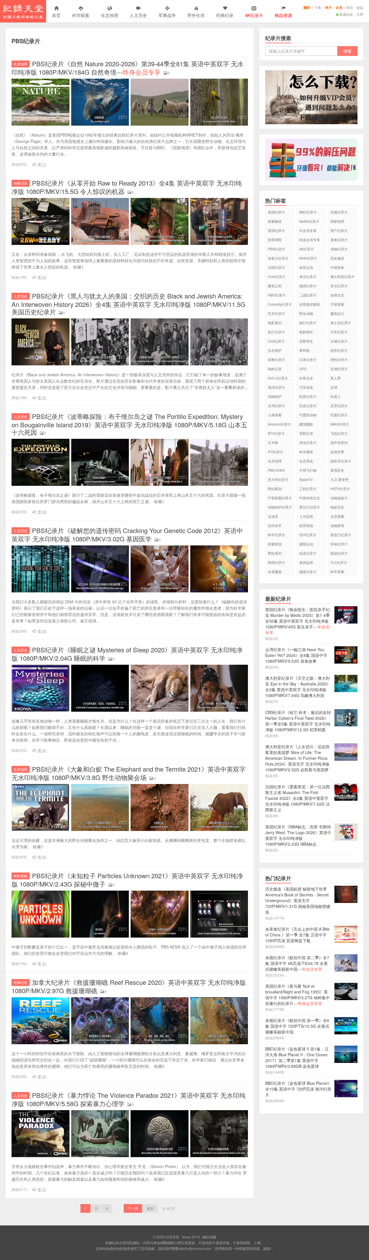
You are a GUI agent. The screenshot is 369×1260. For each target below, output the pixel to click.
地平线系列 (339, 442)
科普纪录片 (308, 396)
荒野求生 (306, 341)
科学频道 (306, 451)
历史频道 (337, 258)
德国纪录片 (308, 285)
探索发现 (275, 543)
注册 (359, 14)
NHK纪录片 (308, 258)
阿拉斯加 (275, 488)
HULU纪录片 (278, 377)
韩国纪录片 (276, 562)
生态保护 (275, 350)
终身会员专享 (309, 239)
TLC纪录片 (338, 562)
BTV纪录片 (276, 433)
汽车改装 (306, 387)
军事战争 (167, 15)
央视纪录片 (339, 211)
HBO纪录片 (277, 294)
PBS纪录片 (276, 248)
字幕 (317, 7)
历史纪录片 (308, 405)
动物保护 (275, 396)
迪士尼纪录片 (340, 322)
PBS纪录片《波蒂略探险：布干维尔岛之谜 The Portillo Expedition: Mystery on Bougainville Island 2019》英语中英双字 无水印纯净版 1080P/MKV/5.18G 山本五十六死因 (129, 424)
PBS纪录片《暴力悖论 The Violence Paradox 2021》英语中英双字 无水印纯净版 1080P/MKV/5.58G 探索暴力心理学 (129, 1099)
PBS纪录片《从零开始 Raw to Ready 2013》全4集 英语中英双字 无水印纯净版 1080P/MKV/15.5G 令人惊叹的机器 (127, 187)
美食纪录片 (339, 239)
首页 (56, 15)
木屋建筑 (275, 571)
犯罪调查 (275, 239)
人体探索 (275, 414)
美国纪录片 (276, 211)
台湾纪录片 (276, 405)
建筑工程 (275, 285)
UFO (302, 368)
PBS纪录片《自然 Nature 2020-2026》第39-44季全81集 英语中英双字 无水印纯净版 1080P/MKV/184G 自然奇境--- (128, 67)
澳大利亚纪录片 (342, 276)
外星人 (335, 396)
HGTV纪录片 (340, 488)
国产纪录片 (339, 230)
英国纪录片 (276, 230)
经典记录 (20, 183)
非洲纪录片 (339, 368)
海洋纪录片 (276, 387)
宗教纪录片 (276, 359)
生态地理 (109, 15)
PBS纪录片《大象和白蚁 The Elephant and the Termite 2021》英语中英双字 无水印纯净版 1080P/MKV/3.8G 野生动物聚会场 (129, 773)
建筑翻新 (306, 424)
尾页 (150, 1208)
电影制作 (306, 331)
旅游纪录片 (339, 553)
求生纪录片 (308, 442)
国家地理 (337, 221)
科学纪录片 (276, 534)
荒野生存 (306, 433)
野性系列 (275, 553)
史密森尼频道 (309, 304)
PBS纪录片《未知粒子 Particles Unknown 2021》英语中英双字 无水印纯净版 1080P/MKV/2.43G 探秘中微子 (127, 879)
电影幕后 (275, 322)
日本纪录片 (308, 359)
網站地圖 (209, 1236)
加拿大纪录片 (278, 258)
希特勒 (304, 350)
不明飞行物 (308, 470)
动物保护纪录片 (280, 507)
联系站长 (346, 14)
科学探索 (80, 15)
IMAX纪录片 (339, 424)
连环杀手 (275, 525)
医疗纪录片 (276, 331)
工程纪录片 (308, 488)
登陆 (359, 7)
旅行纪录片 (308, 322)
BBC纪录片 (308, 211)
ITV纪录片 (275, 451)
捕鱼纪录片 (308, 571)
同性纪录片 (339, 359)
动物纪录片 (339, 248)
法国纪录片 (276, 267)
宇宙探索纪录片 (280, 497)
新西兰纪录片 (340, 534)
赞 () (42, 164)
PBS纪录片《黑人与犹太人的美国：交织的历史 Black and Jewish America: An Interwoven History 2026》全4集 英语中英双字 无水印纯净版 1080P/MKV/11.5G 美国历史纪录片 (128, 303)
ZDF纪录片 (307, 534)
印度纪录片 (339, 414)
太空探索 (337, 516)
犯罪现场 (306, 525)
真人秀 (335, 377)
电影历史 (337, 507)
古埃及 (273, 516)
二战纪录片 (308, 294)
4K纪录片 (306, 248)
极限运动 (306, 543)
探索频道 (275, 221)
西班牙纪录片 (340, 460)
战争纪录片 (339, 350)
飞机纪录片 (339, 433)
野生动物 (306, 313)
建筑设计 (337, 313)
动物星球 (337, 525)
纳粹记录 (275, 368)
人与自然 (306, 516)
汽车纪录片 (339, 331)
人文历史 (138, 15)
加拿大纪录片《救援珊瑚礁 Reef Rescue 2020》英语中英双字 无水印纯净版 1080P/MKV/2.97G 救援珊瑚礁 (129, 986)
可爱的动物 (308, 414)
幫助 (349, 7)
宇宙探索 (337, 304)
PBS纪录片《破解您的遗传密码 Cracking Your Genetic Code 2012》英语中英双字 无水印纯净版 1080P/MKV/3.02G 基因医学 (127, 534)
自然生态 (337, 294)
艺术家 (273, 442)
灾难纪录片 (339, 341)
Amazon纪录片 (279, 424)
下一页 (133, 1208)
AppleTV (306, 479)
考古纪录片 (308, 276)
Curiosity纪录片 (280, 304)
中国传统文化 (309, 497)
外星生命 (306, 377)
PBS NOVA (276, 470)
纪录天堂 (23, 11)
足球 (333, 387)
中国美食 (337, 267)
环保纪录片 (339, 543)
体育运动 (306, 267)
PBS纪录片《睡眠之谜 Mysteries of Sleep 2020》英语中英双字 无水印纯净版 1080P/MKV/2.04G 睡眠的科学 (127, 653)
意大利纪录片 (278, 479)
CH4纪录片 (276, 276)
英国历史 (337, 470)
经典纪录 (225, 15)
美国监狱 (306, 562)
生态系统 (306, 460)
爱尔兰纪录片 (309, 507)
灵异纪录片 (339, 405)
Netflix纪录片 (309, 221)
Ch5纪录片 (276, 341)
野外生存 (196, 15)
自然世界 (337, 451)
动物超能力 (339, 497)
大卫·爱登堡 (339, 479)
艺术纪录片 (276, 313)
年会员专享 (308, 230)
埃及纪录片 (308, 553)
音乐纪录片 (339, 285)
